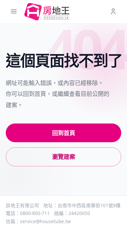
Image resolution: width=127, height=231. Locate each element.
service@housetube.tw (45, 221)
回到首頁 (63, 133)
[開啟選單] (14, 12)
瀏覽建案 (63, 157)
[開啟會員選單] (113, 12)
